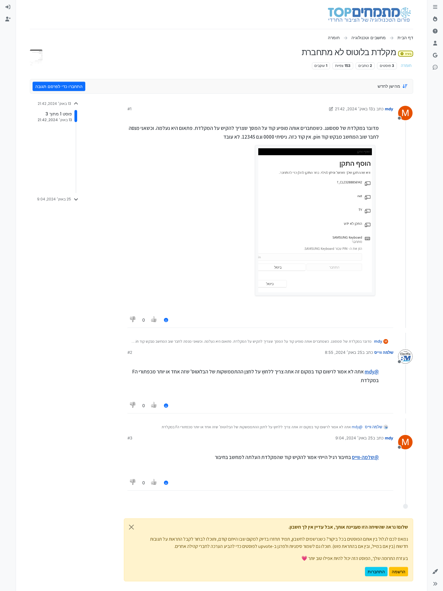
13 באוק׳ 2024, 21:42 (354, 108)
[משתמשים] (435, 43)
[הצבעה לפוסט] (154, 320)
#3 (129, 437)
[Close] (131, 527)
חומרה (406, 65)
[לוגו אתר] (369, 14)
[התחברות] (7, 7)
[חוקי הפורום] (435, 7)
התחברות (376, 571)
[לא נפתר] (435, 31)
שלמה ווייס (383, 352)
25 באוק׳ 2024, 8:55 (343, 352)
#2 (129, 352)
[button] (435, 572)
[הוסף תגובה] (166, 320)
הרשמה (398, 571)
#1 (129, 108)
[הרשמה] (7, 19)
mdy (389, 108)
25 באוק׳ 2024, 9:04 (354, 437)
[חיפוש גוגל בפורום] (435, 55)
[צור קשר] (435, 67)
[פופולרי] (435, 19)
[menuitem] (7, 7)
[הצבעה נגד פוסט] (132, 320)
